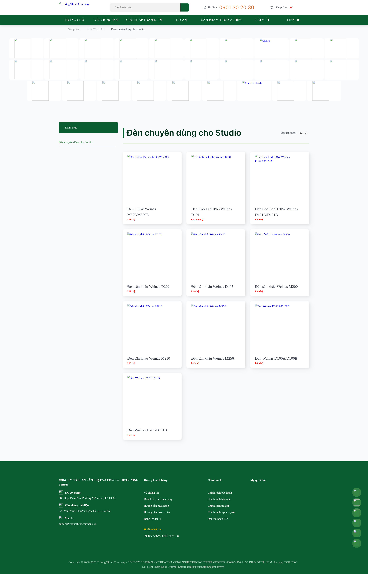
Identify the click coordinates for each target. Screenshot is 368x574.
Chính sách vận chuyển (221, 512)
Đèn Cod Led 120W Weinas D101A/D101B (276, 212)
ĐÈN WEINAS (95, 29)
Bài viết (262, 20)
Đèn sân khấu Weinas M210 (148, 358)
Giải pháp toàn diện (144, 20)
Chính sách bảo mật (219, 499)
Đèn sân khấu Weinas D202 (148, 286)
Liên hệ (293, 20)
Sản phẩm (74, 29)
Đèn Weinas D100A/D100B (276, 358)
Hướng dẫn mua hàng (156, 505)
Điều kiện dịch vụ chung (158, 499)
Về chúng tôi (106, 20)
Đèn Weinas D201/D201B (147, 430)
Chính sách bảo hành (220, 492)
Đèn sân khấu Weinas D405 (212, 286)
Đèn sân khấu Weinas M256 (212, 358)
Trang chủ (74, 20)
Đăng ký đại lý (152, 518)
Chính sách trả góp (219, 505)
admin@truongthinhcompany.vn (69, 523)
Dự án (181, 20)
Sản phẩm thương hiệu (222, 20)
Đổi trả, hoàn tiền (218, 518)
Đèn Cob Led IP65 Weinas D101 (211, 212)
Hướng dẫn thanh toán (157, 512)
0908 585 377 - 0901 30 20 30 (161, 536)
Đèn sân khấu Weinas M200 (276, 286)
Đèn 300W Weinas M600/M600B (141, 212)
